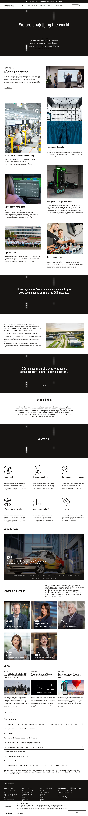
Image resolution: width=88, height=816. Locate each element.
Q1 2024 (34, 578)
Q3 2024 (49, 578)
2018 (53, 575)
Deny (77, 812)
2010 (20, 575)
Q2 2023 (70, 575)
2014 (43, 575)
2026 (55, 578)
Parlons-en (7, 87)
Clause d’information (27, 792)
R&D (41, 796)
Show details (20, 813)
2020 (58, 575)
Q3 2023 (77, 575)
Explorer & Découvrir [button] (33, 5)
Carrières (49, 5)
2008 (9, 575)
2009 (15, 575)
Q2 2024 (41, 578)
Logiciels (42, 799)
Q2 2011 (26, 575)
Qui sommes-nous (44, 792)
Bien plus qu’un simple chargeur (16, 69)
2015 (48, 575)
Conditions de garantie (27, 796)
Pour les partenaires (58, 5)
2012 (38, 575)
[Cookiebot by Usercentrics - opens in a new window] (8, 813)
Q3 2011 (32, 575)
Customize (76, 808)
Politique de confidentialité (28, 791)
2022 (64, 575)
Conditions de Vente (27, 794)
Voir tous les (8, 713)
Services (42, 797)
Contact (24, 797)
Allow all (77, 803)
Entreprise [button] (42, 5)
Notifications (25, 799)
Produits (24, 5)
